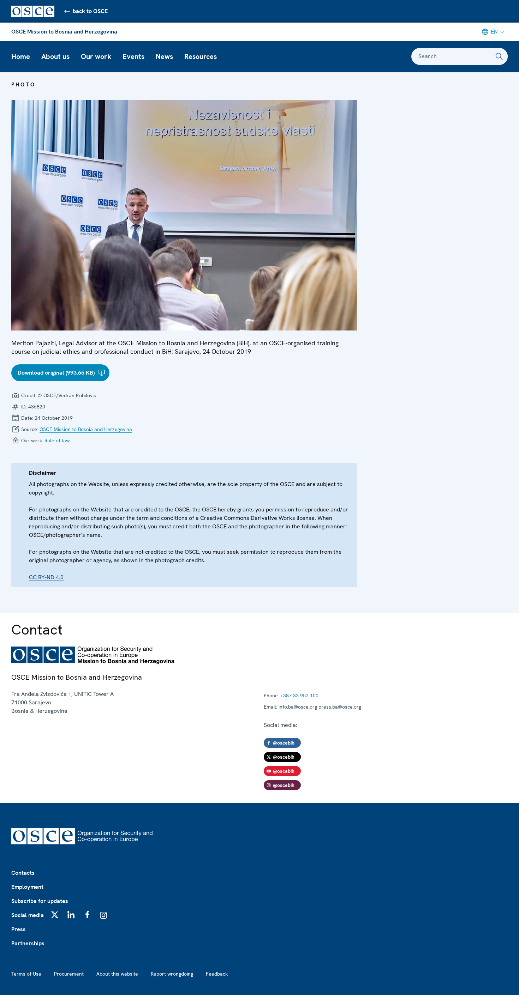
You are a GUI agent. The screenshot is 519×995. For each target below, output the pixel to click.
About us (55, 56)
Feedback (217, 974)
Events (133, 56)
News (164, 56)
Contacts (23, 872)
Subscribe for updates (39, 901)
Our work (96, 56)
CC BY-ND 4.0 (46, 577)
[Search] (499, 56)
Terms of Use (26, 974)
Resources (200, 56)
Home (20, 56)
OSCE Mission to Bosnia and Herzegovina (64, 31)
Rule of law (57, 440)
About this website (117, 974)
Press (18, 929)
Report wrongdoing (172, 974)
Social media (27, 915)
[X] (54, 914)
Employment (27, 887)
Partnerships (27, 943)
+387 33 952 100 (299, 695)
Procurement (69, 974)
